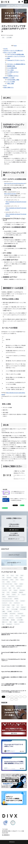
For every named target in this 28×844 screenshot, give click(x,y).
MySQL (8, 581)
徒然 (10, 588)
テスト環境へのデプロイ (13, 72)
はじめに (6, 48)
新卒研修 (16, 598)
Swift (3, 607)
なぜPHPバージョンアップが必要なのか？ (13, 50)
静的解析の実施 (11, 66)
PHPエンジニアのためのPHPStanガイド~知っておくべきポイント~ (13, 660)
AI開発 (3, 611)
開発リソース (4, 622)
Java (3, 581)
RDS (17, 600)
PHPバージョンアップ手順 (10, 52)
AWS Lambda (12, 613)
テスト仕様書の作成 (12, 68)
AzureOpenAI (20, 613)
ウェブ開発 (9, 611)
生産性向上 (21, 622)
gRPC (19, 588)
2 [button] (7, 696)
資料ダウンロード (19, 2)
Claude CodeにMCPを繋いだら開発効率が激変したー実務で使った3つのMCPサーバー (13, 646)
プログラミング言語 (5, 605)
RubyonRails (22, 590)
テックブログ (11, 35)
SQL (3, 624)
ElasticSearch (9, 624)
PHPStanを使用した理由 (13, 79)
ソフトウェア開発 (14, 609)
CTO (10, 602)
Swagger (15, 577)
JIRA (3, 577)
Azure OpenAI (19, 586)
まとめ (5, 85)
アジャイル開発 (19, 617)
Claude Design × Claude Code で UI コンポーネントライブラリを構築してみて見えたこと (13, 691)
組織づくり (4, 617)
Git (7, 586)
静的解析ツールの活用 (9, 77)
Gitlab (22, 575)
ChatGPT (13, 594)
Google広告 (14, 592)
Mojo (8, 609)
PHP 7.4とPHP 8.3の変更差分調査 (15, 54)
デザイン (17, 615)
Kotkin (8, 607)
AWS (17, 575)
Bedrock (23, 615)
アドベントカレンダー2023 (7, 598)
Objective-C (23, 607)
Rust (17, 607)
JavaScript (22, 600)
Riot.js (8, 594)
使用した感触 (10, 83)
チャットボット (4, 615)
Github (11, 579)
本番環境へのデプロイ (13, 75)
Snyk (3, 592)
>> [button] (16, 699)
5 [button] (20, 696)
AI (18, 594)
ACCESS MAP (5, 832)
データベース (16, 611)
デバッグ (9, 74)
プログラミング (16, 602)
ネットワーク (17, 624)
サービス (13, 581)
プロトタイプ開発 (5, 619)
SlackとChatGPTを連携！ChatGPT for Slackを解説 (13, 653)
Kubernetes (9, 577)
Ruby (21, 577)
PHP (3, 37)
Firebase (15, 590)
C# (21, 605)
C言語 (13, 605)
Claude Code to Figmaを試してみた (10, 640)
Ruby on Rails (5, 579)
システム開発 (9, 37)
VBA (3, 609)
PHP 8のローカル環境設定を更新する (16, 64)
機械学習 (21, 592)
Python (22, 579)
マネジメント (11, 617)
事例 (3, 575)
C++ (18, 605)
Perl (13, 607)
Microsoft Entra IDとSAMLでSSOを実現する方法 (13, 666)
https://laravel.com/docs (10, 193)
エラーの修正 (10, 70)
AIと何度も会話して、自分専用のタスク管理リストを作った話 (14, 677)
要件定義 (13, 619)
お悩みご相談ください (9, 87)
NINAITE (3, 596)
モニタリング (4, 602)
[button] (26, 1)
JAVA (3, 586)
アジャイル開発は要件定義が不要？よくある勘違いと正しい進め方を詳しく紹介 (13, 684)
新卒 (3, 594)
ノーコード (4, 588)
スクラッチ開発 (20, 619)
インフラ (11, 615)
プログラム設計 (23, 609)
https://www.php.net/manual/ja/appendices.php (14, 183)
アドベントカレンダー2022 (7, 583)
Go (7, 575)
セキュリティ (4, 590)
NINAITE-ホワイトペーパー (13, 596)
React (17, 579)
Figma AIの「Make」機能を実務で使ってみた (11, 671)
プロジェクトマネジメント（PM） (7, 600)
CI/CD (8, 592)
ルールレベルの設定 (10, 81)
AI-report (23, 594)
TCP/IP (12, 586)
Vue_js (12, 575)
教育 (10, 622)
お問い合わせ (22, 1)
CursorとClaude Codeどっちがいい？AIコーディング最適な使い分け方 (14, 634)
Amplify (21, 583)
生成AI (15, 622)
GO (14, 588)
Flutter (16, 583)
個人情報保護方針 (6, 835)
